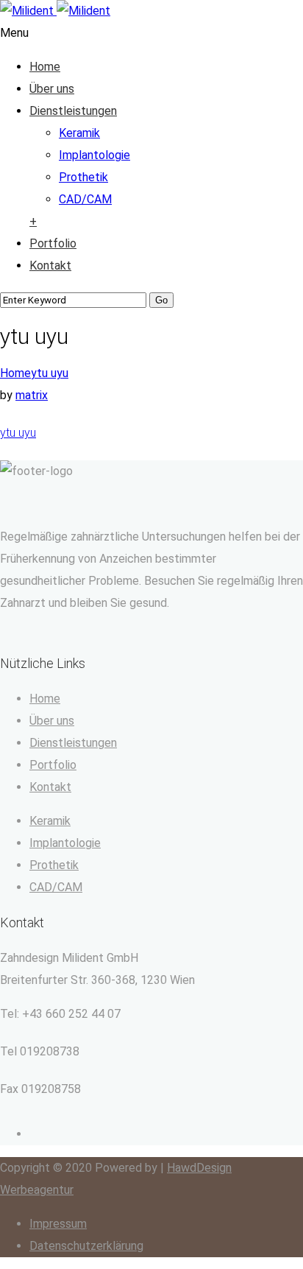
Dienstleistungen (73, 111)
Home (44, 67)
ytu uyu (49, 373)
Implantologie (94, 155)
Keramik (79, 133)
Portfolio (52, 243)
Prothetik (83, 177)
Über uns (51, 89)
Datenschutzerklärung (86, 1246)
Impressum (58, 1224)
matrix (31, 395)
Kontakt (50, 266)
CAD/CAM (85, 199)
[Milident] (55, 11)
